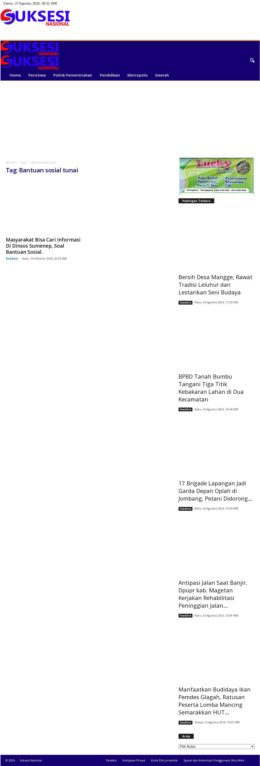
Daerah (162, 75)
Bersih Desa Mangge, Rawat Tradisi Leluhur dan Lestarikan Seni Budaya (215, 284)
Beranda (10, 162)
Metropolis (137, 75)
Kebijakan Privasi (133, 760)
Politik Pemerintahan (72, 75)
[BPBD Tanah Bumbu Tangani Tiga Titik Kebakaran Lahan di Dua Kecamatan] (216, 337)
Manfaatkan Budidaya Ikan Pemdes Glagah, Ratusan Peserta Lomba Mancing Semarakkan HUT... (214, 700)
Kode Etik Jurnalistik (164, 760)
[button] (252, 60)
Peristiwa (37, 75)
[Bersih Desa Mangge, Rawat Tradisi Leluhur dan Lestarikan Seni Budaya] (216, 237)
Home (15, 75)
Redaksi (12, 258)
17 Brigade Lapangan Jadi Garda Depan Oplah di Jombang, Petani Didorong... (215, 490)
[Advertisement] (130, 118)
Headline (185, 302)
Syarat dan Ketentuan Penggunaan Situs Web (214, 760)
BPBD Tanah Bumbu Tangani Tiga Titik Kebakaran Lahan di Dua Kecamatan (211, 387)
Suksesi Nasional (31, 760)
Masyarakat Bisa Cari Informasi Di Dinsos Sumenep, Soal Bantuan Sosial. (43, 245)
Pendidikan (110, 75)
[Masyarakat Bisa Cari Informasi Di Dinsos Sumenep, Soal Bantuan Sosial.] (44, 206)
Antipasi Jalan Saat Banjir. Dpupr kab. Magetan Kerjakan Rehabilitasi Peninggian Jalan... (212, 594)
